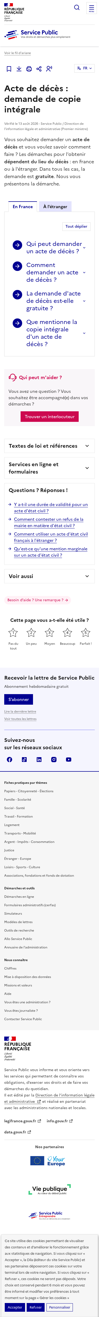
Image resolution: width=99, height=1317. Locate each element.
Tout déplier (76, 226)
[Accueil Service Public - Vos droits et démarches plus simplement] (38, 40)
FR (85, 68)
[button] (49, 69)
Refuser (36, 1307)
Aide (7, 993)
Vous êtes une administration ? (27, 1002)
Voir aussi (21, 576)
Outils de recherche (19, 930)
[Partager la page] (39, 69)
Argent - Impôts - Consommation (29, 841)
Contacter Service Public (23, 1019)
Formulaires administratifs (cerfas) (30, 905)
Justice (9, 850)
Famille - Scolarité (17, 799)
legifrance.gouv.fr (20, 1121)
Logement (12, 825)
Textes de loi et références (43, 446)
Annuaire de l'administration (25, 947)
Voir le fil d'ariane (17, 53)
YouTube (68, 759)
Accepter (15, 1307)
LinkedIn (39, 759)
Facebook (9, 759)
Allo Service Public (18, 939)
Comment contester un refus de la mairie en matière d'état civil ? (48, 522)
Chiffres (10, 968)
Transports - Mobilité (20, 833)
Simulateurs (13, 913)
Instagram (54, 759)
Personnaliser (59, 1307)
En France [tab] (23, 206)
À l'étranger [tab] (55, 206)
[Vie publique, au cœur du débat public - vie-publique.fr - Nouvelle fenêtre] (50, 1190)
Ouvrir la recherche (77, 7)
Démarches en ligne (19, 896)
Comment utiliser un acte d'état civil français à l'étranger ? (51, 537)
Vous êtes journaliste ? (21, 1010)
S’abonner (18, 699)
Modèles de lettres (18, 922)
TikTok (24, 759)
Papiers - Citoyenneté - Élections (28, 791)
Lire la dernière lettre (20, 711)
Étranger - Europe (17, 858)
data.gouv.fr (15, 1132)
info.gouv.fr (57, 1121)
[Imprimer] (29, 69)
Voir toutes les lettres (20, 719)
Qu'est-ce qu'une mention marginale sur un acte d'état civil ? (50, 552)
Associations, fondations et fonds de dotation (39, 875)
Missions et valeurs (18, 985)
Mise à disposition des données (27, 977)
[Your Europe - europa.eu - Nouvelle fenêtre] (49, 1160)
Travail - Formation (18, 816)
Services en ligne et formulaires (34, 468)
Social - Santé (14, 808)
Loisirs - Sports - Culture (22, 867)
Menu (91, 11)
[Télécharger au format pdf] (19, 69)
